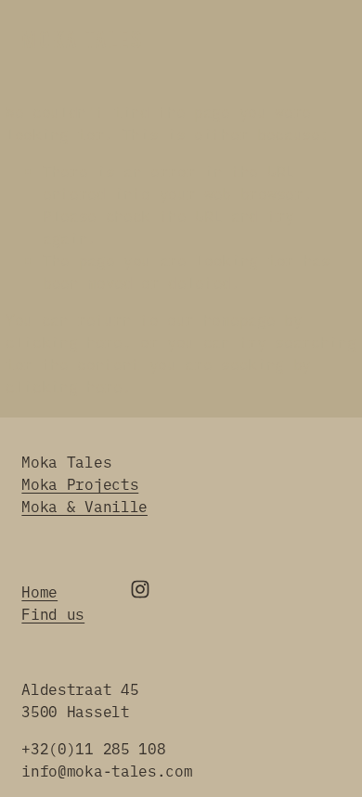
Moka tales (82, 39)
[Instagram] (140, 589)
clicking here (64, 341)
